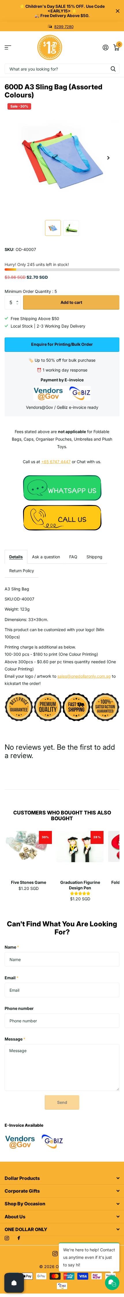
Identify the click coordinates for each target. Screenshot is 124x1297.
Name (12, 947)
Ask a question (46, 556)
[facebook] (19, 1238)
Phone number (19, 1008)
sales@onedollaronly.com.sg (84, 676)
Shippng (94, 556)
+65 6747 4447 (56, 461)
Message (15, 1039)
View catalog (8, 47)
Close (117, 11)
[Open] (14, 1283)
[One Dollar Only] (62, 487)
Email (11, 977)
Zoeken (113, 69)
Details (16, 556)
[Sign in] (105, 47)
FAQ (73, 556)
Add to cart (71, 302)
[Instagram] (7, 1238)
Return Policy (21, 570)
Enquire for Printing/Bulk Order (62, 344)
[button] (108, 157)
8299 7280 (64, 26)
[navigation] (53, 228)
